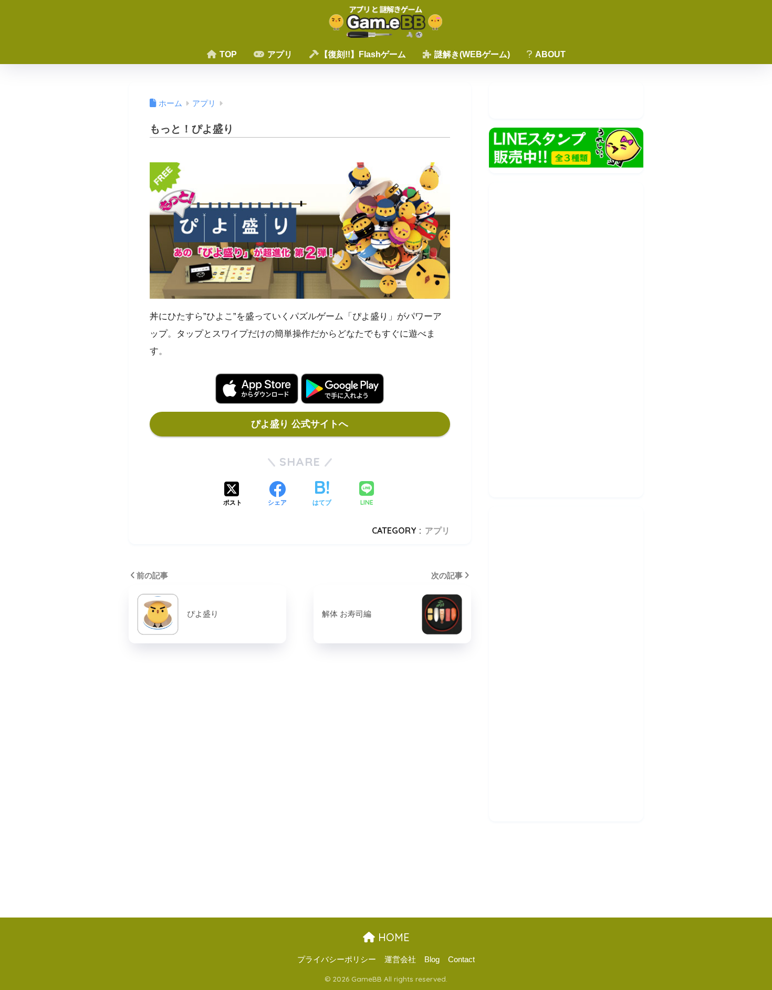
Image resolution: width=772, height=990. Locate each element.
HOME (392, 937)
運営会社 (400, 959)
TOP (227, 54)
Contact (461, 959)
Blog (432, 959)
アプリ (279, 54)
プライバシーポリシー (336, 959)
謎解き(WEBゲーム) (471, 54)
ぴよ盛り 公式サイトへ (299, 424)
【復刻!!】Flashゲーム (363, 54)
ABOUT (550, 54)
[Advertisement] (566, 339)
